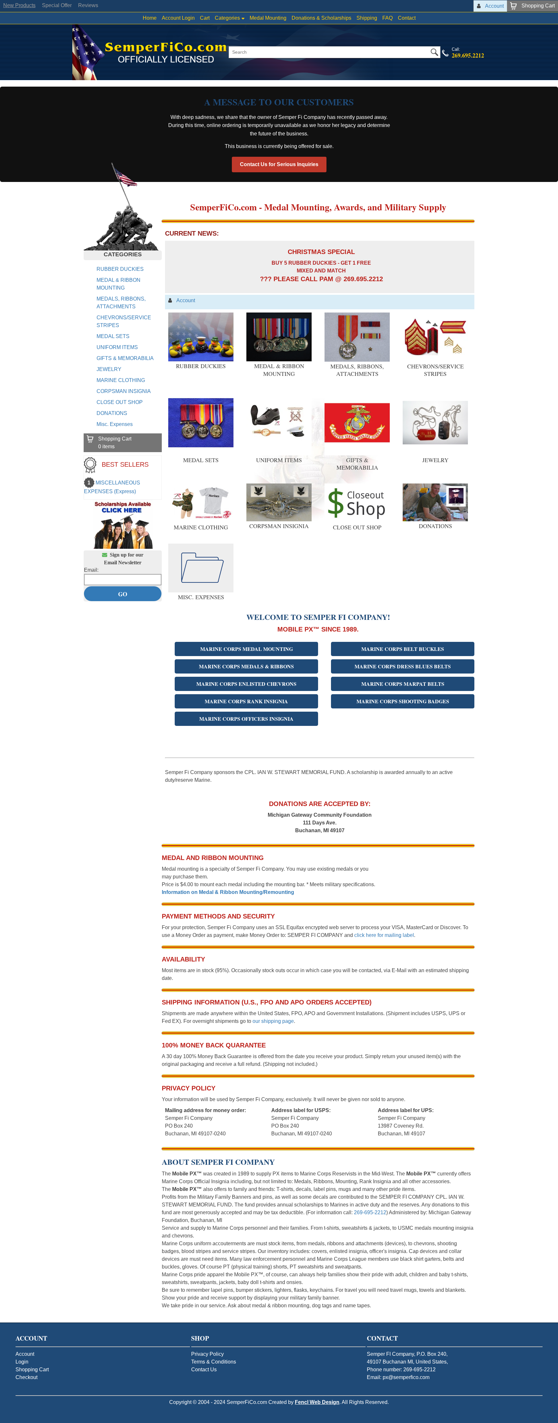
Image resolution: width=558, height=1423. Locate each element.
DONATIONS (112, 413)
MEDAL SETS (113, 336)
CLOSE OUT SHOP (120, 402)
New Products (19, 5)
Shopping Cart (32, 1369)
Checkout (26, 1377)
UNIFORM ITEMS (117, 347)
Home (150, 18)
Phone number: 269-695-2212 (401, 1369)
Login (22, 1362)
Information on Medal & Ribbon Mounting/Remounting (228, 892)
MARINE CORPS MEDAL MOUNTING (246, 649)
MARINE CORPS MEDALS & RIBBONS (246, 666)
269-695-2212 (370, 1212)
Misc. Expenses (115, 424)
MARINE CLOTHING (121, 380)
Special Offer (57, 5)
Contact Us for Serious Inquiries (279, 164)
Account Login (178, 18)
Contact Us (204, 1369)
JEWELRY (109, 369)
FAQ (387, 18)
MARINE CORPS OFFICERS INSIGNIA (246, 718)
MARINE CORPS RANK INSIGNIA (246, 701)
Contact (407, 18)
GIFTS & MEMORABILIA (125, 358)
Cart (205, 18)
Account (25, 1354)
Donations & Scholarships (321, 18)
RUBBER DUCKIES (120, 269)
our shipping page (273, 1021)
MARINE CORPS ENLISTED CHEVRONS (246, 683)
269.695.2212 (468, 55)
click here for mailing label (384, 935)
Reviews (88, 5)
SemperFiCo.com (247, 1402)
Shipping (366, 18)
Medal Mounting (268, 18)
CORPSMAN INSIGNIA (124, 391)
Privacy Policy (207, 1354)
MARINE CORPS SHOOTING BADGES (402, 701)
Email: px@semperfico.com (398, 1377)
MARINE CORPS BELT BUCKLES (402, 649)
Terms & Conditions (213, 1362)
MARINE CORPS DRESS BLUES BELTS (403, 666)
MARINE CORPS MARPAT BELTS (402, 683)
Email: (91, 570)
